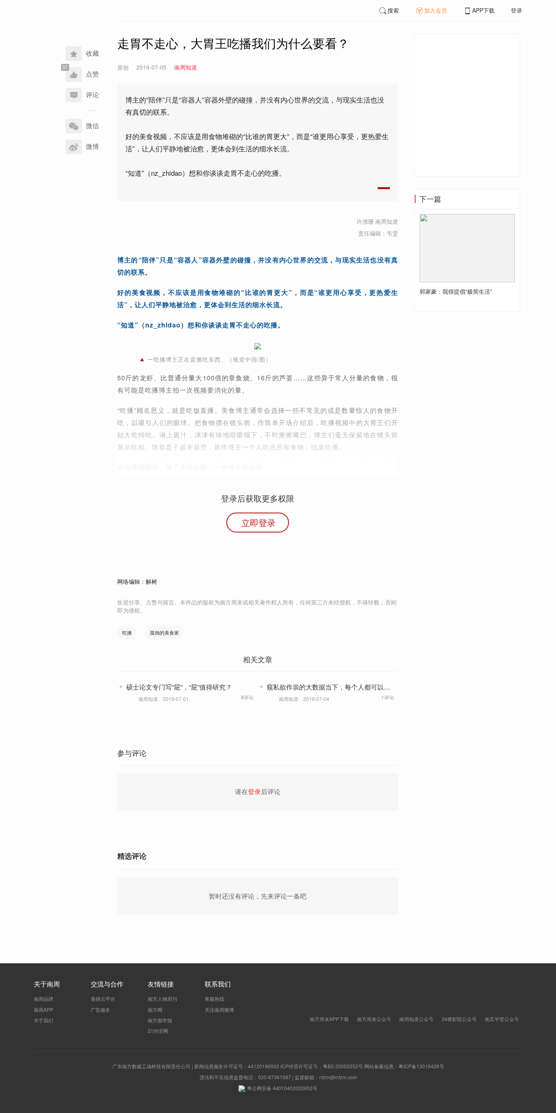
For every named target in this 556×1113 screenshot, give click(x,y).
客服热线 (214, 998)
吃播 (127, 632)
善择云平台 (103, 998)
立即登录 (258, 522)
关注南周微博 (219, 1009)
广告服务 (100, 1009)
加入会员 (435, 10)
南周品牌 (43, 998)
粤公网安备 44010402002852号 (282, 1088)
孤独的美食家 (164, 632)
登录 (516, 10)
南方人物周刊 (162, 998)
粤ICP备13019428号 (421, 1066)
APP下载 (483, 10)
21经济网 (158, 1030)
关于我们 (43, 1020)
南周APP (43, 1009)
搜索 (393, 10)
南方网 (155, 1009)
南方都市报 (160, 1020)
